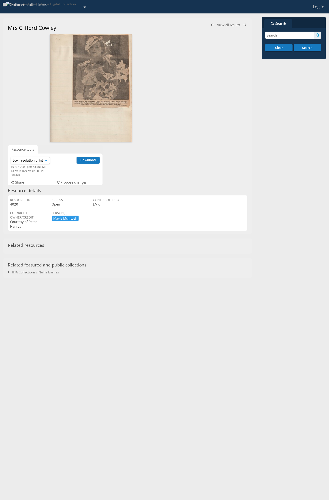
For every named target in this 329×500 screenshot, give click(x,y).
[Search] (317, 35)
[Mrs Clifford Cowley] (90, 88)
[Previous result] (212, 25)
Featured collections (27, 4)
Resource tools (22, 149)
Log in (318, 6)
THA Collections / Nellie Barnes (34, 272)
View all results (229, 25)
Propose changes (73, 182)
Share (19, 182)
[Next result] (244, 25)
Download (88, 160)
